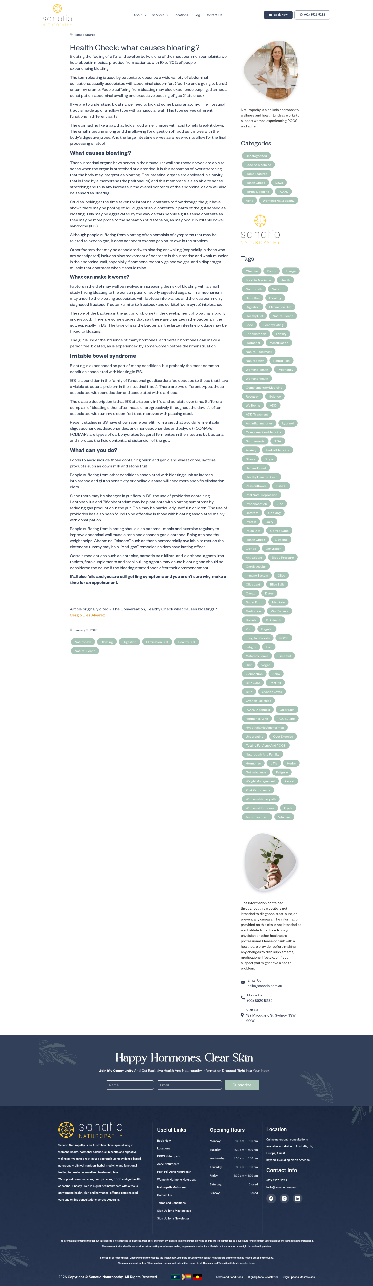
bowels (251, 620)
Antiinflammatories (259, 423)
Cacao (250, 593)
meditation (253, 611)
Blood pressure (283, 557)
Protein (251, 521)
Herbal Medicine (257, 191)
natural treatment (259, 351)
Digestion (129, 642)
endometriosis (256, 334)
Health (285, 280)
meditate (278, 602)
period (289, 781)
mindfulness (279, 611)
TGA (277, 441)
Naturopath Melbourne (171, 1187)
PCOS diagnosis (258, 709)
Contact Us (214, 15)
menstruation (279, 343)
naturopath (83, 642)
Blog (196, 15)
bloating (107, 642)
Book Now (164, 1140)
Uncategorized (256, 156)
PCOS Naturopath (168, 1156)
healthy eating (273, 325)
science (275, 396)
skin (249, 691)
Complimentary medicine (263, 432)
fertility (281, 334)
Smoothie (253, 298)
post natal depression (261, 495)
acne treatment (257, 817)
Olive (281, 575)
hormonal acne (257, 718)
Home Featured (85, 34)
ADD (273, 405)
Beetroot (252, 513)
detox (271, 271)
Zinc (280, 504)
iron (269, 647)
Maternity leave (257, 656)
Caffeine (281, 539)
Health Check (255, 182)
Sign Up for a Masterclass (174, 1210)
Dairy (269, 521)
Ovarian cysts (272, 691)
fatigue (251, 647)
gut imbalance (256, 772)
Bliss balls (277, 584)
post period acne (258, 790)
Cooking (274, 513)
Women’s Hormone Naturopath (177, 1179)
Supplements (255, 441)
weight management (260, 781)
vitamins (284, 817)
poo (249, 629)
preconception (256, 504)
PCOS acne (286, 718)
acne (276, 674)
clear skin (287, 709)
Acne (249, 200)
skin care (253, 683)
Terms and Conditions (171, 1203)
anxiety (251, 450)
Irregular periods (258, 638)
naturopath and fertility (262, 754)
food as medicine (258, 280)
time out (284, 656)
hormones (253, 763)
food (249, 325)
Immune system (257, 575)
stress (250, 459)
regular (267, 629)
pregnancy (285, 369)
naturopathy (255, 360)
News (279, 182)
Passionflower (256, 486)
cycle (288, 808)
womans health (257, 378)
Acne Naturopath (168, 1164)
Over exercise (283, 736)
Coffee (251, 548)
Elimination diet (157, 642)
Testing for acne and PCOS (266, 745)
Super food (254, 602)
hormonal (253, 343)
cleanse (252, 271)
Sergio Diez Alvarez (87, 614)
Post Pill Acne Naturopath (174, 1172)
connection (254, 674)
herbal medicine (277, 450)
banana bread (256, 468)
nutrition (278, 289)
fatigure (282, 772)
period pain (281, 360)
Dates (269, 593)
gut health (273, 620)
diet (249, 665)
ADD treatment (257, 414)
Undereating (254, 736)
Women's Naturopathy (278, 200)
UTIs (273, 763)
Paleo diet (253, 530)
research (252, 396)
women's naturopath (261, 799)
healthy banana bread (261, 477)
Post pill (275, 683)
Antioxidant (254, 557)
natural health (85, 651)
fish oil (281, 486)
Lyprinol (288, 423)
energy (291, 271)
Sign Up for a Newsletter (173, 1218)
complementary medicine (264, 387)
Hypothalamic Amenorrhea (265, 727)
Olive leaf (253, 584)
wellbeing (253, 405)
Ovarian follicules (258, 700)
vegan (265, 665)
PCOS (283, 191)
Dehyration (273, 548)
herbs (291, 763)
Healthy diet (186, 642)
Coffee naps (279, 530)
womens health (257, 369)
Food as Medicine (258, 165)
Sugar (269, 459)
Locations (181, 15)
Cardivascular (256, 566)
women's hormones (260, 808)
